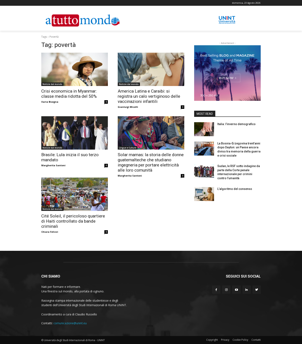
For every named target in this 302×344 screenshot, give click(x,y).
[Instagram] (226, 290)
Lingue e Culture (127, 147)
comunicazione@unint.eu (70, 323)
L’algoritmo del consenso (234, 189)
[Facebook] (216, 290)
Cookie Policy (240, 340)
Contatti (256, 340)
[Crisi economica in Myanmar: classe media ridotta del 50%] (74, 69)
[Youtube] (236, 290)
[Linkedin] (247, 290)
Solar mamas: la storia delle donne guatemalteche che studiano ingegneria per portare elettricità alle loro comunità (151, 162)
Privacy (225, 340)
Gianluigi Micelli (128, 106)
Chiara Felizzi (49, 231)
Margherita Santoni (53, 165)
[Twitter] (257, 290)
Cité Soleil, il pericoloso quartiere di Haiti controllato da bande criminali (73, 221)
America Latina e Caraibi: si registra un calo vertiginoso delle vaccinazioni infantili (149, 96)
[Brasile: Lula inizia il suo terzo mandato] (74, 133)
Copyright (212, 340)
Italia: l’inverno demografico (236, 124)
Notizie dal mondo (52, 84)
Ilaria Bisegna (49, 101)
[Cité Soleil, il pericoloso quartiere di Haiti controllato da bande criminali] (74, 194)
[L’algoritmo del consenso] (204, 194)
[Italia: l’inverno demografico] (204, 129)
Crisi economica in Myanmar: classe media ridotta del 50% (69, 94)
